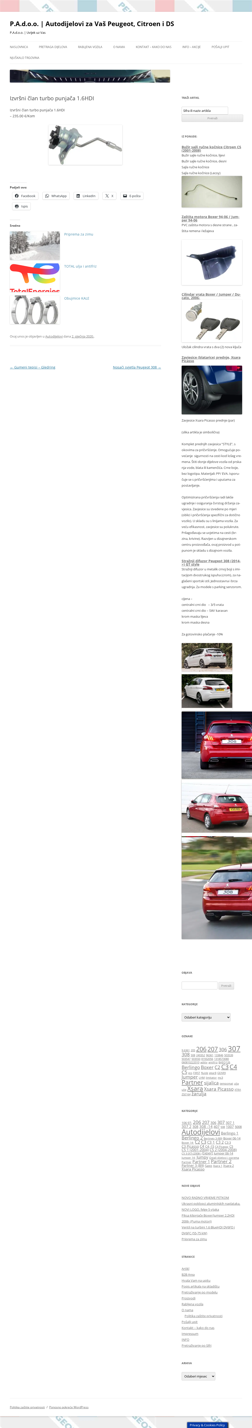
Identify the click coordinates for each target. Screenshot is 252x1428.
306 (223, 1049)
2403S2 (200, 1055)
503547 (186, 1059)
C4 (233, 1067)
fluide (204, 1073)
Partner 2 (221, 1161)
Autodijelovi (54, 336)
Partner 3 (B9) (193, 1165)
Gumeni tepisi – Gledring (32, 367)
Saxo (208, 1166)
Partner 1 (201, 1161)
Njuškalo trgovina (24, 58)
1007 (230, 1126)
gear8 (212, 1073)
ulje (184, 1089)
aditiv (203, 1062)
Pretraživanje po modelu (200, 1292)
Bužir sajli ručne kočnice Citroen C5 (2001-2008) (211, 149)
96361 (209, 1055)
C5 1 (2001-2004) (195, 1149)
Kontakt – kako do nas (154, 47)
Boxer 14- (188, 1142)
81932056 (207, 1059)
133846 (218, 1055)
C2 (217, 1067)
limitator (211, 1077)
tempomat (226, 1083)
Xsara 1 (217, 1166)
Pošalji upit (220, 47)
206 (201, 1049)
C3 (225, 1067)
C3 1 (211, 1142)
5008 (238, 1127)
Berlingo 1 (229, 1133)
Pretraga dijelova (53, 47)
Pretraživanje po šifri (196, 1345)
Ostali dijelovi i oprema (224, 1157)
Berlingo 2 (192, 1138)
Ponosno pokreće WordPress (69, 1407)
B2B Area (188, 1274)
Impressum (190, 1333)
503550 (195, 1059)
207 (212, 1049)
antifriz (213, 1062)
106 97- (187, 1123)
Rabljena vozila (90, 47)
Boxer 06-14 (231, 1138)
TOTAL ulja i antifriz (80, 266)
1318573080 (221, 1059)
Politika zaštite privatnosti (203, 1316)
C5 (184, 1072)
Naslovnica (19, 47)
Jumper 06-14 (223, 1153)
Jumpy (202, 1157)
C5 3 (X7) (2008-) (191, 1153)
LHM (202, 1077)
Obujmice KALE (76, 298)
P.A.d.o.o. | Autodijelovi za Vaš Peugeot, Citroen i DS (92, 23)
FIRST (196, 1073)
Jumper (190, 1077)
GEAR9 (221, 1073)
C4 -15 (209, 1146)
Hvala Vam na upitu (196, 1280)
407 (217, 1126)
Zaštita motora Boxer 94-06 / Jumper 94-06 (210, 218)
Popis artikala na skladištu (201, 1286)
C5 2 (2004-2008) (223, 1149)
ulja (236, 1083)
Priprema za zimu (78, 234)
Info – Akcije (191, 47)
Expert (207, 1153)
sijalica (211, 1083)
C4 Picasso (221, 1146)
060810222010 (190, 1062)
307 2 (186, 1126)
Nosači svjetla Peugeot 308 (137, 367)
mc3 (220, 1077)
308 (186, 1054)
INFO (185, 1339)
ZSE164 (186, 1094)
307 (234, 1049)
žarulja (198, 1093)
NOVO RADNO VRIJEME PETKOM (205, 1197)
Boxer (207, 1067)
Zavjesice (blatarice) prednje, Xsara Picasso (211, 359)
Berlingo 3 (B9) (213, 1138)
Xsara (195, 1088)
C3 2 (220, 1142)
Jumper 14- (189, 1157)
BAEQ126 (224, 1062)
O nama (119, 47)
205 (193, 1050)
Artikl (185, 1268)
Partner (192, 1082)
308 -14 (206, 1126)
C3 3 (228, 1142)
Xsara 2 (228, 1166)
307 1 (230, 1122)
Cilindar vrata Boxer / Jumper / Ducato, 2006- (211, 296)
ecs (190, 1073)
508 (193, 1055)
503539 (228, 1055)
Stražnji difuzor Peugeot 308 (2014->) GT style (211, 563)
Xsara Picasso (219, 1089)
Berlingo (191, 1067)
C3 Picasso (190, 1146)
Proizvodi (188, 1298)
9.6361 (186, 1050)
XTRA (238, 1089)
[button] (207, 657)
